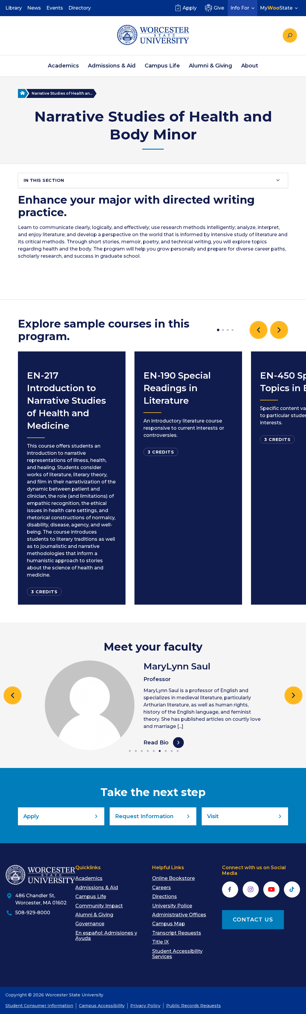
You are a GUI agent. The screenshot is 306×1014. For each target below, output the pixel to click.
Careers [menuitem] (161, 887)
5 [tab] (154, 751)
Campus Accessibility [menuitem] (102, 1005)
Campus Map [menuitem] (168, 924)
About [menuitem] (249, 65)
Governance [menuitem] (89, 924)
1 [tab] (218, 330)
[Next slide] (279, 330)
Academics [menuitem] (63, 65)
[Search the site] (290, 35)
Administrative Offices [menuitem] (179, 915)
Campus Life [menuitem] (162, 65)
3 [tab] (228, 330)
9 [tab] (178, 751)
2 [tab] (223, 330)
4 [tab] (232, 330)
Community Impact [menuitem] (99, 906)
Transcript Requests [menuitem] (176, 933)
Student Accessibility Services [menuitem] (177, 953)
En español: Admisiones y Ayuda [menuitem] (106, 935)
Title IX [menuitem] (160, 942)
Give (219, 8)
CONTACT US (253, 919)
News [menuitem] (34, 8)
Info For (239, 8)
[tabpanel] (72, 478)
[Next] (293, 695)
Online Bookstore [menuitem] (173, 878)
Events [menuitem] (54, 8)
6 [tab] (160, 751)
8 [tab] (172, 751)
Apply (190, 8)
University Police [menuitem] (172, 906)
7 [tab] (166, 751)
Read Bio (156, 742)
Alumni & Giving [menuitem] (210, 65)
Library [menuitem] (13, 8)
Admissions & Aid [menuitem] (112, 65)
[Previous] (13, 695)
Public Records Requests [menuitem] (193, 1005)
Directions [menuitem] (164, 896)
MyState (276, 8)
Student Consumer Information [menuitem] (39, 1005)
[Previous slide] (258, 330)
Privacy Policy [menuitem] (145, 1005)
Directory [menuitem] (79, 8)
